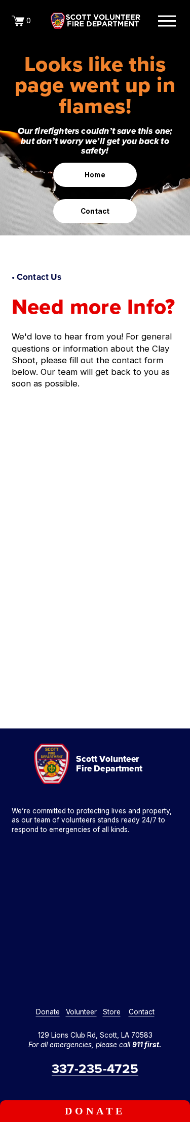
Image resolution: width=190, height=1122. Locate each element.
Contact (95, 211)
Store (112, 1012)
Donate (95, 1110)
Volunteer (81, 1012)
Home (95, 175)
